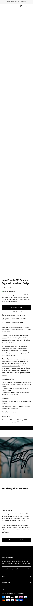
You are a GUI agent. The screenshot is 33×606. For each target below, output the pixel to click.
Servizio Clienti (6, 417)
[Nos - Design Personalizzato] (7, 499)
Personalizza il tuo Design (16, 540)
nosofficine (9, 593)
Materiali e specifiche (8, 379)
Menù (3, 576)
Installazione (5, 398)
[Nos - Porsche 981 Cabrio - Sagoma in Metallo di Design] (6, 272)
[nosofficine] (8, 6)
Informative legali (6, 582)
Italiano (4, 590)
